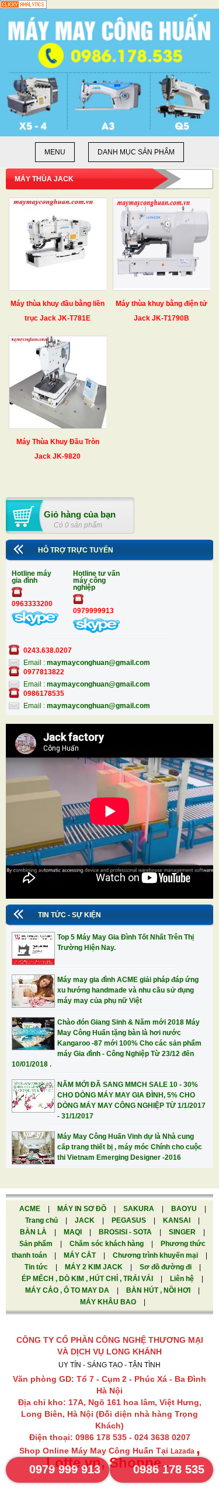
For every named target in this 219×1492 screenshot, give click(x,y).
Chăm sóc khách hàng (107, 1244)
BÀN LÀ (34, 1232)
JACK (85, 1220)
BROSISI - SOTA (126, 1232)
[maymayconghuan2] (96, 631)
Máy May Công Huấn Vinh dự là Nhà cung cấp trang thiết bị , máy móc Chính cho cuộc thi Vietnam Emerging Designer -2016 (129, 1147)
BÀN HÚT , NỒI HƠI (159, 1290)
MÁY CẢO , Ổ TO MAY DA (68, 1290)
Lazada (183, 1451)
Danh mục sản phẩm (136, 152)
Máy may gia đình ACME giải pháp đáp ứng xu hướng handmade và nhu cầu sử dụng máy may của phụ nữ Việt (128, 990)
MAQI (74, 1232)
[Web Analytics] (23, 6)
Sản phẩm (36, 1244)
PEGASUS (130, 1220)
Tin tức (37, 1267)
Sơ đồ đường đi (166, 1267)
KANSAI (177, 1220)
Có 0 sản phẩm (78, 525)
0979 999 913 (64, 1469)
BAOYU (185, 1209)
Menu (54, 152)
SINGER (183, 1232)
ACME (30, 1209)
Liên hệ (183, 1279)
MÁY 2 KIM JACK (94, 1267)
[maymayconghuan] (35, 624)
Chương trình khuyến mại (156, 1255)
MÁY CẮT (81, 1255)
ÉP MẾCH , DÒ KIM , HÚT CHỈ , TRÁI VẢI (88, 1279)
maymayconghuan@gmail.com (98, 663)
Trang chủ (42, 1220)
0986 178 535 (168, 1469)
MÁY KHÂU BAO (109, 1302)
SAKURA (139, 1209)
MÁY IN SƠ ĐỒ (82, 1209)
